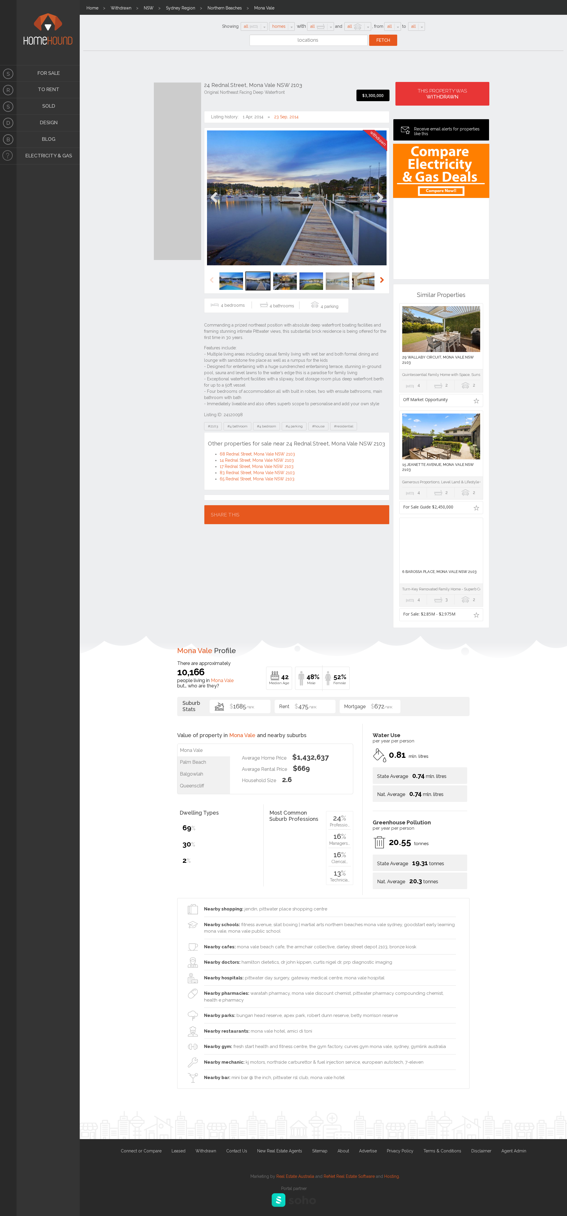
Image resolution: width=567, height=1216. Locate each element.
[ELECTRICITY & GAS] (8, 156)
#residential (343, 426)
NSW (149, 8)
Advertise (368, 1151)
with (301, 26)
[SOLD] (8, 106)
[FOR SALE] (8, 73)
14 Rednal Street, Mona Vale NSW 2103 (257, 460)
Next (383, 285)
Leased (178, 1151)
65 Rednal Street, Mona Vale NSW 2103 (257, 479)
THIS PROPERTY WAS (442, 94)
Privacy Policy (400, 1151)
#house (318, 426)
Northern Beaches (225, 8)
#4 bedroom (266, 426)
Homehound (8, 32)
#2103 (213, 426)
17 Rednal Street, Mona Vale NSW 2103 (257, 466)
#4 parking (294, 426)
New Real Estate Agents (279, 1151)
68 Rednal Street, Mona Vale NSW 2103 (257, 454)
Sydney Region (180, 8)
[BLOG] (8, 139)
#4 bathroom (237, 426)
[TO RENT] (8, 90)
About (343, 1151)
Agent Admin (513, 1151)
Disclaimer (481, 1151)
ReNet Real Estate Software (349, 1176)
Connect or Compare (141, 1151)
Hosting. (392, 1176)
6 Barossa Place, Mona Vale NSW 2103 (439, 571)
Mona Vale (264, 8)
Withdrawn (121, 8)
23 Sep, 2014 (286, 116)
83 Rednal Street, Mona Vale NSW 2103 (257, 472)
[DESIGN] (8, 123)
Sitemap (320, 1151)
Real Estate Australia (295, 1176)
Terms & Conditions (442, 1151)
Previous (212, 285)
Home (92, 8)
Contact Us (236, 1151)
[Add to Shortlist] (476, 400)
